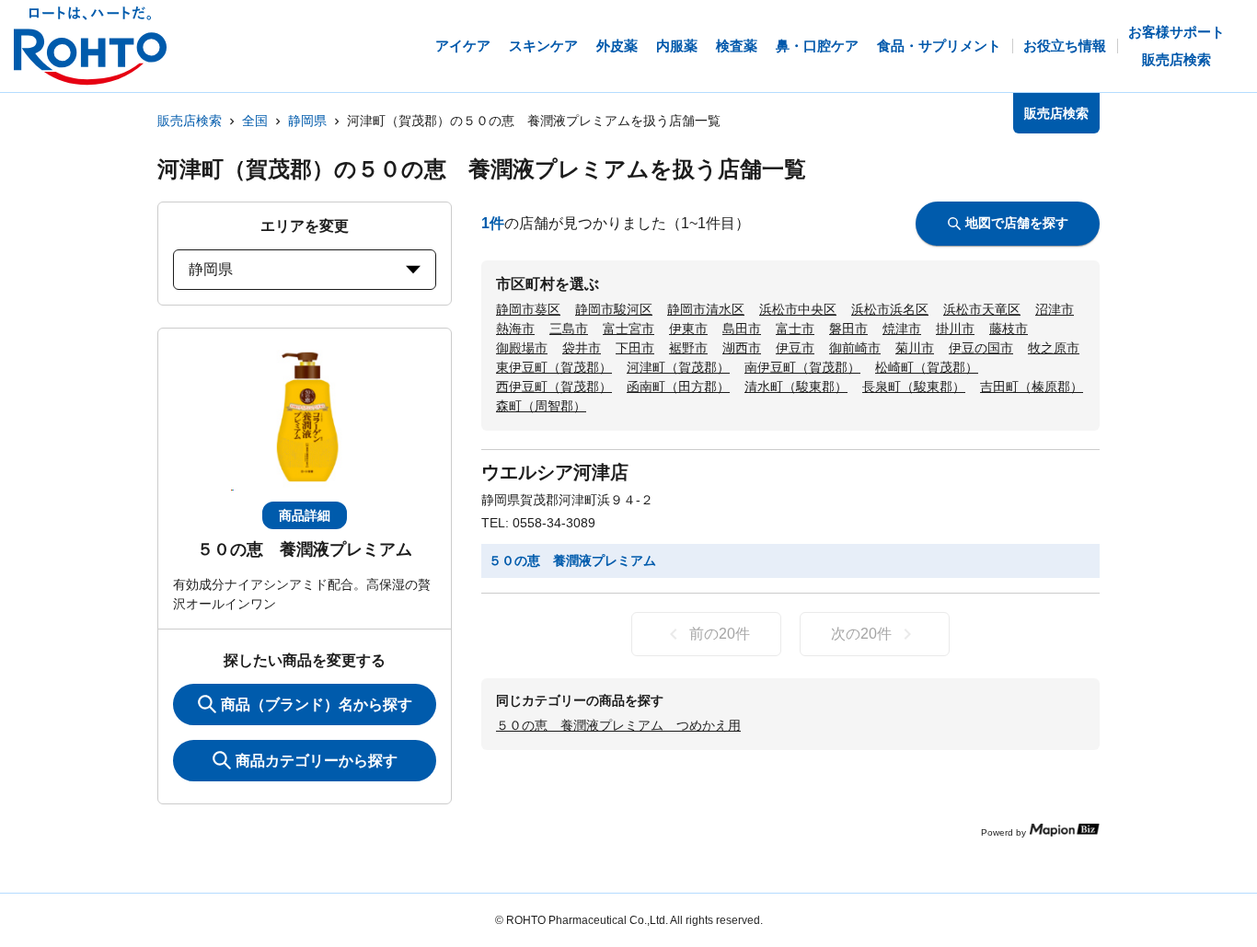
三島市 (568, 328)
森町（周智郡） (541, 405)
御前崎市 (855, 348)
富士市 (795, 328)
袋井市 (581, 348)
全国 (255, 120)
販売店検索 (189, 120)
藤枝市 (1008, 328)
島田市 (741, 328)
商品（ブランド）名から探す (316, 704)
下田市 (635, 348)
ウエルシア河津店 (554, 472)
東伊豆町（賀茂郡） (554, 367)
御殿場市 (522, 348)
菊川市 (914, 348)
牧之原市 (1053, 348)
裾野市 (688, 348)
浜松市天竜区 (982, 309)
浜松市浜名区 (889, 309)
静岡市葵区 (528, 309)
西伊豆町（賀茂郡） (554, 386)
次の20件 (861, 633)
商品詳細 (304, 515)
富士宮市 (628, 328)
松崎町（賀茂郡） (926, 367)
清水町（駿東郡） (796, 386)
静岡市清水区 (705, 309)
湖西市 (741, 348)
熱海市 (515, 328)
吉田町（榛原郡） (1031, 386)
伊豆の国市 (981, 348)
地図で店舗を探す (1016, 222)
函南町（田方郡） (678, 386)
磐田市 (848, 328)
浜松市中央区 (797, 309)
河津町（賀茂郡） (678, 367)
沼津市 (1054, 309)
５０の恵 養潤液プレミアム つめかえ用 (618, 725)
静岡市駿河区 (613, 309)
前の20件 (719, 633)
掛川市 (955, 328)
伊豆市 (795, 348)
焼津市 (901, 328)
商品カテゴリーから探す (317, 760)
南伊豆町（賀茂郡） (802, 367)
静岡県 (307, 120)
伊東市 (688, 328)
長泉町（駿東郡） (913, 386)
